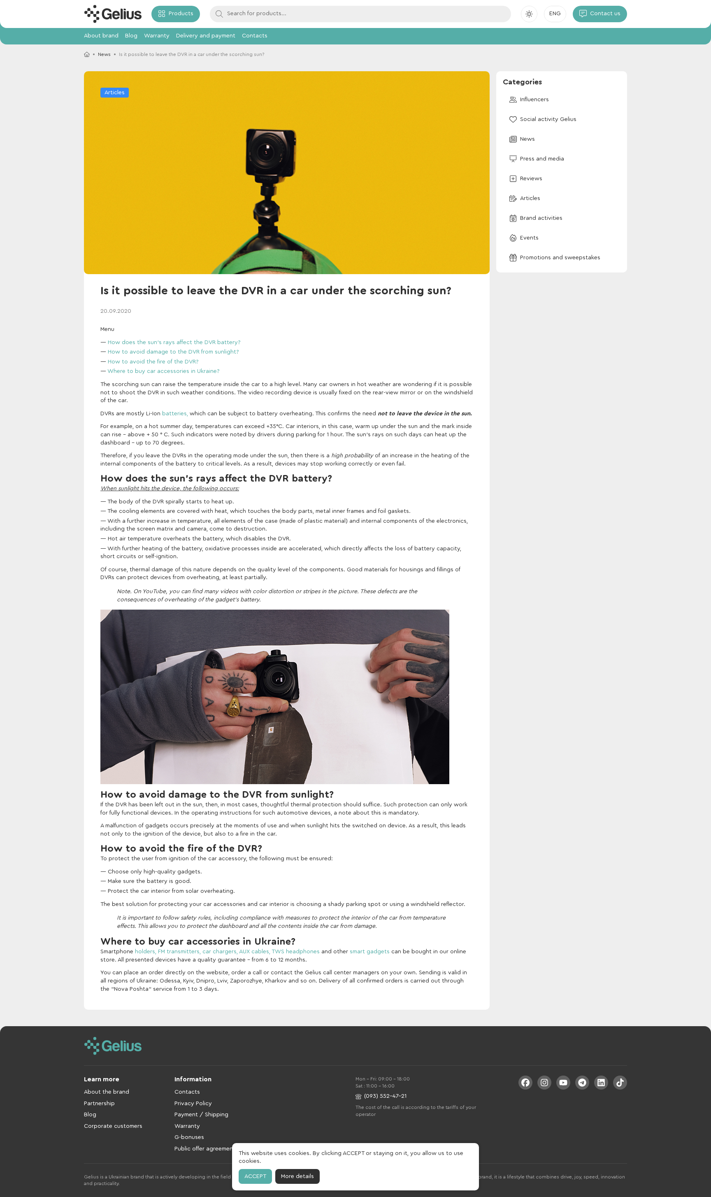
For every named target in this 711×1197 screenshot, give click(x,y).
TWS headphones (296, 952)
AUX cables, (254, 952)
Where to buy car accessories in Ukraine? (163, 371)
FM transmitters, (179, 952)
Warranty (157, 36)
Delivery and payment (205, 36)
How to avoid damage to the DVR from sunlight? (173, 352)
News (104, 54)
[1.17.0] (113, 14)
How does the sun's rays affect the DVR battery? (174, 342)
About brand (101, 36)
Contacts (254, 36)
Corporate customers (113, 1126)
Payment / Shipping (201, 1115)
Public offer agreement (204, 1149)
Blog (131, 36)
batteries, (175, 414)
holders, (145, 952)
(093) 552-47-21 (385, 1096)
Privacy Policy (193, 1103)
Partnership (99, 1103)
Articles (115, 92)
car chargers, (220, 952)
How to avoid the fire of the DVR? (153, 362)
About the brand (106, 1092)
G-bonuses (189, 1137)
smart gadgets (369, 952)
